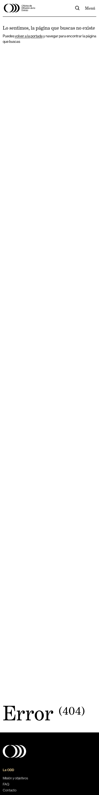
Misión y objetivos (15, 778)
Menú (90, 8)
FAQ (6, 784)
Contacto (9, 790)
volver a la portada (29, 36)
